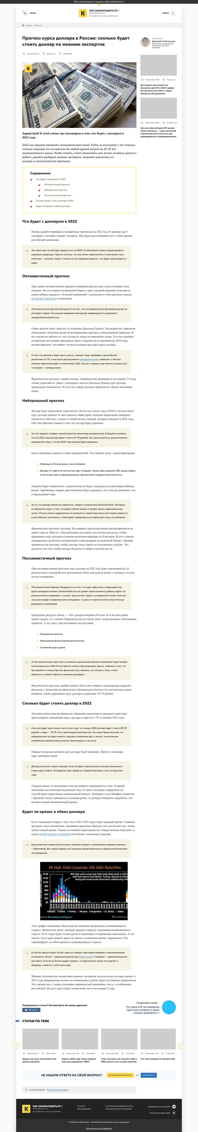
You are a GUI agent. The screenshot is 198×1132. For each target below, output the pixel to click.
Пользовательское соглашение (118, 1109)
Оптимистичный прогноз (57, 184)
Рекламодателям (84, 1109)
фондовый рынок (89, 359)
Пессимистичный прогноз (57, 195)
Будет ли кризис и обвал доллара (53, 206)
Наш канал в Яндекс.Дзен (160, 1113)
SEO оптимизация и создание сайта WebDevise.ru (99, 2)
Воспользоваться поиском (120, 1075)
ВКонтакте (33, 1010)
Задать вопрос (149, 1075)
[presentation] (17, 1046)
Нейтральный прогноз (55, 190)
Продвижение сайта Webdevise (99, 1129)
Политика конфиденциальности (119, 1106)
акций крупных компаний (54, 834)
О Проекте (81, 1106)
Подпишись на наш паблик (159, 1107)
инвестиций (85, 956)
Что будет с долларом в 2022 (51, 179)
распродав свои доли (43, 298)
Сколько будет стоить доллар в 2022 (55, 201)
